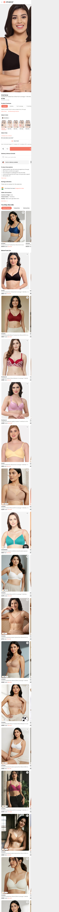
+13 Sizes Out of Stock (6, 135)
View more (3, 178)
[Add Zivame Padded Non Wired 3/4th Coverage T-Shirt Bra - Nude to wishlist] (27, 643)
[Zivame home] (8, 2)
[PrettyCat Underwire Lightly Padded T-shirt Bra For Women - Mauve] (15, 400)
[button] (2, 2)
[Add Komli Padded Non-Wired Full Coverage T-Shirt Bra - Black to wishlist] (27, 254)
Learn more (4, 111)
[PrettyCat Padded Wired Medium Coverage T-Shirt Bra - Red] (15, 357)
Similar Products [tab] (6, 208)
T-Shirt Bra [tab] (28, 106)
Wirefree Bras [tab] (26, 208)
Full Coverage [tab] (20, 106)
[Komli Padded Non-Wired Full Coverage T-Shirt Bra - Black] (15, 271)
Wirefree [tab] (11, 106)
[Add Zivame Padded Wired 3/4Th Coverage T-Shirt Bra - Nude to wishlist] (27, 470)
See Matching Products (13, 111)
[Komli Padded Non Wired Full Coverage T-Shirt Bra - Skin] (15, 443)
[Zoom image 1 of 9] (29, 48)
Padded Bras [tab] (17, 208)
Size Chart (16, 141)
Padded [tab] (4, 106)
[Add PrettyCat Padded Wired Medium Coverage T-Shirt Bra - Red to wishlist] (27, 340)
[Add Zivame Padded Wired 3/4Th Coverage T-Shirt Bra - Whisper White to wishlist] (27, 556)
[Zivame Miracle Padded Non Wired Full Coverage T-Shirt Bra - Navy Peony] (13, 226)
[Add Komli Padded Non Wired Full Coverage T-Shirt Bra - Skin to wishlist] (27, 427)
